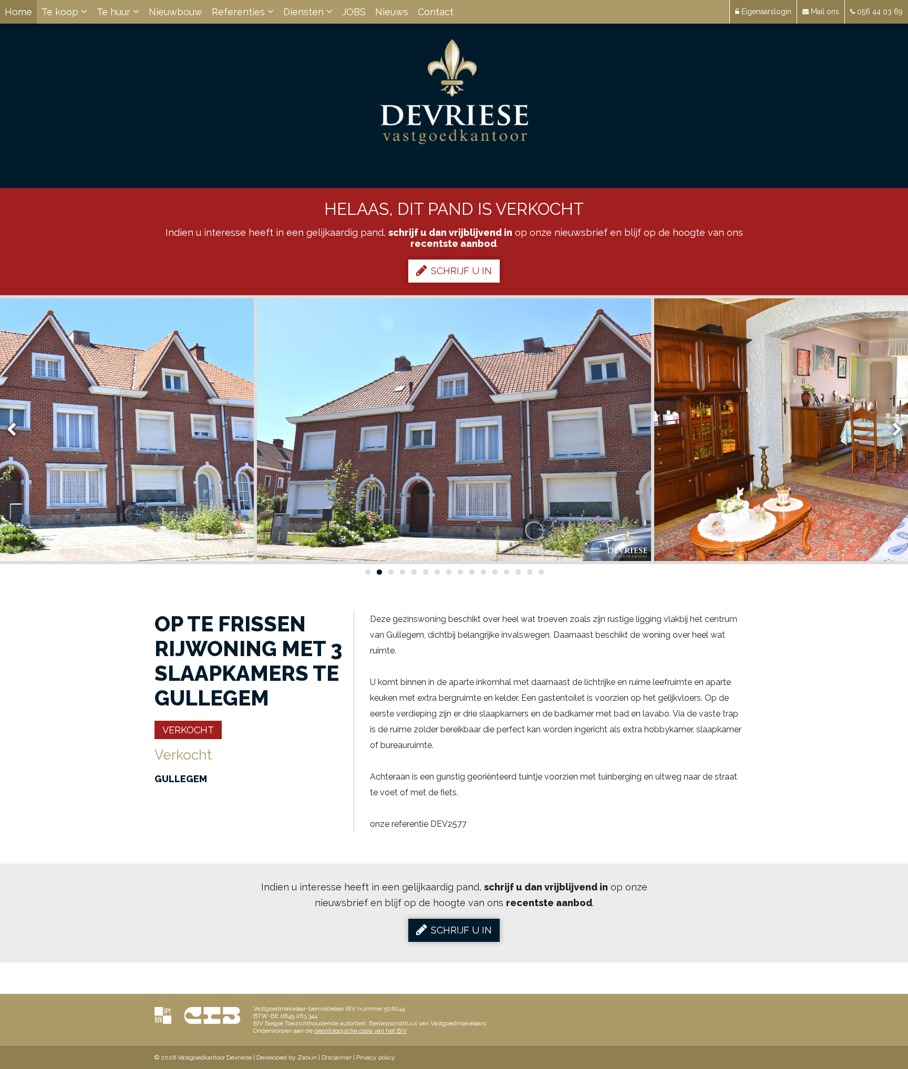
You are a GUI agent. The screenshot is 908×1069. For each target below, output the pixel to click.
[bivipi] (162, 1015)
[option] (454, 429)
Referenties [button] (239, 11)
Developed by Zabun (286, 1057)
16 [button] (540, 572)
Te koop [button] (61, 11)
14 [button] (517, 572)
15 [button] (529, 572)
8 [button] (448, 572)
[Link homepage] (454, 91)
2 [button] (379, 572)
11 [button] (483, 572)
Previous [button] (16, 430)
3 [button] (390, 572)
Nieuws (391, 11)
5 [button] (413, 572)
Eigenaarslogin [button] (765, 11)
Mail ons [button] (824, 11)
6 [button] (425, 572)
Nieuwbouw (175, 11)
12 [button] (494, 572)
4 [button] (402, 572)
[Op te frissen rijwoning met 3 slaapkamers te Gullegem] (454, 429)
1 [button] (367, 572)
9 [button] (460, 572)
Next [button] (892, 430)
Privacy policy (375, 1057)
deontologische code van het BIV (360, 1030)
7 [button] (436, 572)
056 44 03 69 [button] (879, 11)
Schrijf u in (461, 270)
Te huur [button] (115, 11)
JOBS (354, 11)
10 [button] (471, 572)
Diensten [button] (304, 11)
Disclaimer (337, 1057)
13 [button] (506, 572)
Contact (435, 11)
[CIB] (212, 1015)
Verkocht (188, 729)
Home (18, 11)
